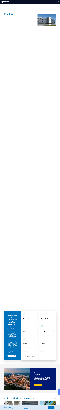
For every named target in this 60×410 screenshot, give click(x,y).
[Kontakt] (52, 2)
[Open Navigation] (58, 2)
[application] (30, 407)
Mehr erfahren (37, 384)
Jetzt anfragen (11, 355)
